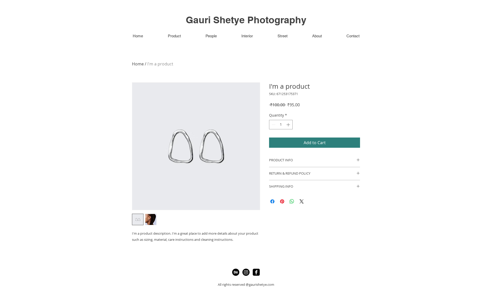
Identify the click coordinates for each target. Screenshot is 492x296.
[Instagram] (246, 272)
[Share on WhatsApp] (292, 201)
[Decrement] (273, 124)
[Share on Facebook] (272, 201)
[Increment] (288, 124)
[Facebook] (256, 272)
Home (138, 64)
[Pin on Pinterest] (282, 201)
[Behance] (235, 272)
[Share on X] (302, 201)
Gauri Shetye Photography (246, 19)
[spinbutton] (280, 124)
